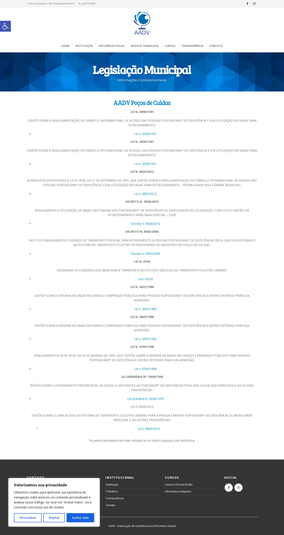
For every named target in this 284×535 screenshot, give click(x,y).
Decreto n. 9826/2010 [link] (145, 224)
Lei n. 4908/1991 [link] (145, 134)
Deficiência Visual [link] (112, 46)
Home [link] (65, 46)
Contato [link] (216, 46)
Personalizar (27, 518)
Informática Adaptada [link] (178, 491)
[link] (5, 26)
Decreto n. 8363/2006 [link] (145, 254)
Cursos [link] (170, 46)
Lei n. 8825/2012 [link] (145, 194)
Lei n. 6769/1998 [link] (145, 369)
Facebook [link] (229, 487)
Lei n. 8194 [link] (145, 279)
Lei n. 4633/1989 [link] (145, 309)
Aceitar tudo (80, 518)
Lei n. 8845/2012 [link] (149, 429)
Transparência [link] (192, 46)
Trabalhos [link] (112, 491)
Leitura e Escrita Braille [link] (179, 484)
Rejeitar (54, 518)
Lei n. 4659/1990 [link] (145, 339)
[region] (54, 502)
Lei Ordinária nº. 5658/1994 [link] (145, 399)
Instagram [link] (238, 487)
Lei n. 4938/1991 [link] (145, 164)
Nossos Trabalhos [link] (145, 46)
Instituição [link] (84, 46)
